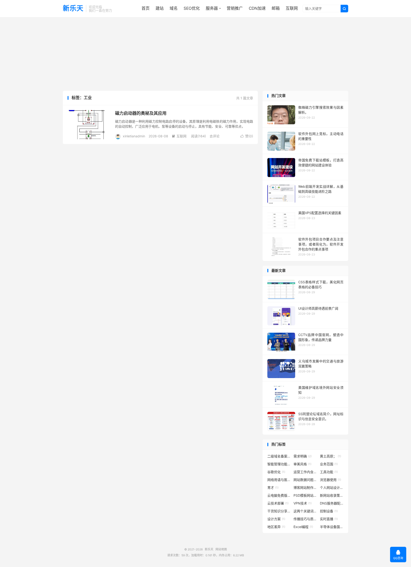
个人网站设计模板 (332, 487)
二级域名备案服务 (279, 456)
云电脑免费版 (279, 495)
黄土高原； (330, 456)
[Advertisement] (205, 55)
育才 (273, 487)
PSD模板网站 (305, 495)
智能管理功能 (279, 464)
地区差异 (276, 527)
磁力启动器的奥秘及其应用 (140, 113)
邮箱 (276, 8)
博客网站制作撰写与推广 (305, 487)
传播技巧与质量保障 (305, 519)
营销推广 (235, 8)
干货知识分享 (279, 511)
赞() (246, 136)
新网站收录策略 (332, 495)
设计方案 (276, 519)
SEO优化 (192, 8)
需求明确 (303, 456)
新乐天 (73, 8)
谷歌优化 (276, 472)
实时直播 (329, 519)
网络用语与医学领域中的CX (279, 480)
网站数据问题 (305, 480)
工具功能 (329, 472)
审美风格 (302, 464)
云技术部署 (278, 503)
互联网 (292, 8)
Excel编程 (303, 527)
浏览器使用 (330, 480)
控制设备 (329, 511)
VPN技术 (303, 503)
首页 (146, 8)
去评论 (215, 136)
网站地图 (221, 549)
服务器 (212, 8)
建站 (160, 8)
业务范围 (329, 464)
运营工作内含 (305, 472)
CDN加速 (257, 8)
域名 (174, 8)
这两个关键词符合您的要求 (305, 511)
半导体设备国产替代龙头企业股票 (332, 527)
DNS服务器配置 (332, 503)
